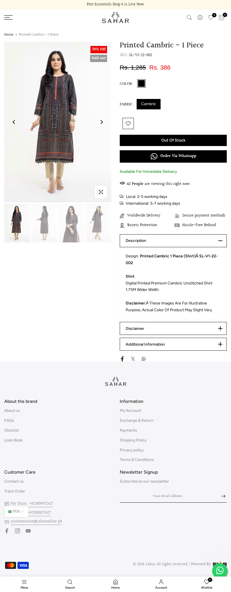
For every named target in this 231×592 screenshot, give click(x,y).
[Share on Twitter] (133, 358)
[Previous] (14, 122)
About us (12, 410)
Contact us (14, 481)
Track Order (14, 491)
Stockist (11, 430)
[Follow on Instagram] (17, 530)
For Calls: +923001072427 (31, 513)
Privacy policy (132, 450)
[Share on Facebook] (122, 358)
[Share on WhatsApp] (143, 358)
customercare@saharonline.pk (36, 521)
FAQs (9, 420)
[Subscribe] (220, 496)
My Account (130, 410)
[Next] (101, 122)
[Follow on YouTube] (28, 530)
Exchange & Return (137, 420)
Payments (128, 430)
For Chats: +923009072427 (32, 504)
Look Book (13, 440)
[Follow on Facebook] (6, 530)
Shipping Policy (133, 440)
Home (8, 34)
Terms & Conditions (137, 459)
